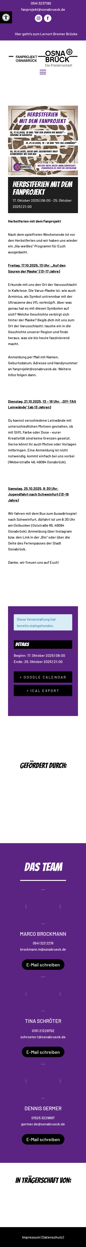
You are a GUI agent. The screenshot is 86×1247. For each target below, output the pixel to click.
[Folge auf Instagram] (38, 18)
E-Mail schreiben (43, 964)
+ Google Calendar (43, 677)
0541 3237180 (41, 3)
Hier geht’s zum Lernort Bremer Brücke (46, 34)
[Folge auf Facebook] (47, 18)
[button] (6, 17)
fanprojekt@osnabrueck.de (43, 9)
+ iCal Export (43, 690)
